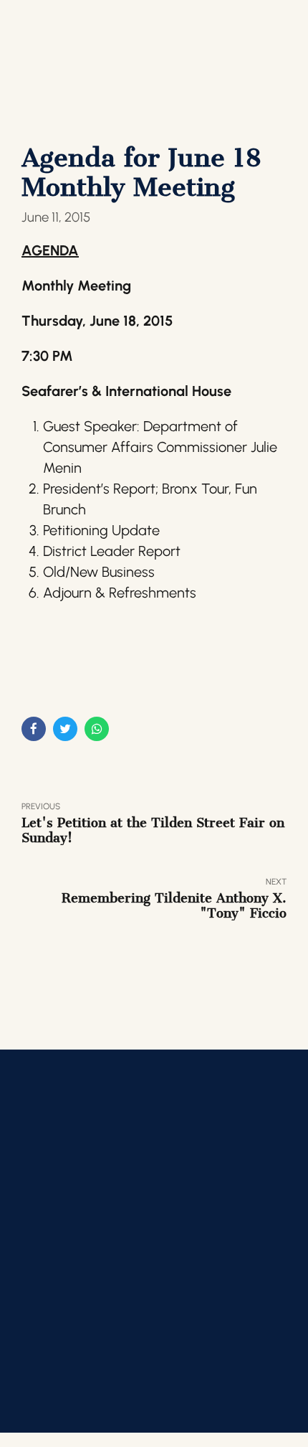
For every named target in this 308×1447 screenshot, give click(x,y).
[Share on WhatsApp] (97, 729)
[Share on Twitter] (65, 729)
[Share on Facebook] (33, 729)
